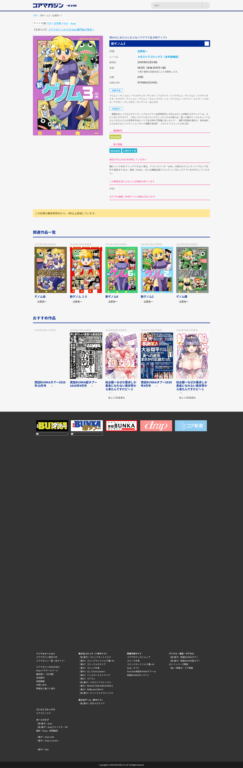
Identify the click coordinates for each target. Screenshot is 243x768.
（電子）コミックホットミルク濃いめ (96, 660)
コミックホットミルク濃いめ (140, 664)
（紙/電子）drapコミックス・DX (52, 726)
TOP (35, 15)
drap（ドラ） (133, 667)
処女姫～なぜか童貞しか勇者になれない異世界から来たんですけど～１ (191, 385)
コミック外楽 (133, 660)
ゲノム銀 (181, 296)
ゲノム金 (40, 296)
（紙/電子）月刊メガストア (91, 703)
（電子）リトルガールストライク (94, 675)
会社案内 (40, 677)
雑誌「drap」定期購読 (47, 730)
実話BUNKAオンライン (138, 675)
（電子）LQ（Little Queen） (92, 671)
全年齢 (57, 23)
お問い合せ (41, 684)
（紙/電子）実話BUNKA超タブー (184, 660)
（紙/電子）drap (44, 723)
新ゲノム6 (111, 296)
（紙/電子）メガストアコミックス (94, 682)
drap (73, 23)
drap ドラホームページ (47, 670)
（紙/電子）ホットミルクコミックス (95, 692)
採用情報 (40, 681)
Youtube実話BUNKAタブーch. (141, 671)
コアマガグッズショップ (138, 657)
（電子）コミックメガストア (92, 664)
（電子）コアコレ (86, 678)
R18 (65, 23)
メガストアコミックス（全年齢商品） (158, 56)
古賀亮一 (142, 51)
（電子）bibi (42, 749)
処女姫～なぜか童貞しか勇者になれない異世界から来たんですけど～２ (120, 385)
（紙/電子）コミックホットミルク (94, 657)
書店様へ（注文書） (45, 674)
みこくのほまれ (116, 397)
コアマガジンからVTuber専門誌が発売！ (71, 29)
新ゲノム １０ (78, 296)
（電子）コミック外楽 (89, 667)
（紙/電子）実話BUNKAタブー (183, 657)
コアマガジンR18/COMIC (48, 666)
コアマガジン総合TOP (46, 657)
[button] (207, 43)
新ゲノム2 (147, 296)
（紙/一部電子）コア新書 (181, 667)
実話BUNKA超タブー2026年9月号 (83, 384)
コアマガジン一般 (44, 660)
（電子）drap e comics (47, 740)
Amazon (115, 137)
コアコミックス (43, 713)
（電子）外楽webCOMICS (90, 689)
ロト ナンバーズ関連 (178, 664)
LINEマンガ (129, 150)
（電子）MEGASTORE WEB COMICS (95, 685)
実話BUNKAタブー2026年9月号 (156, 384)
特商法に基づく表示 (45, 688)
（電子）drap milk (45, 736)
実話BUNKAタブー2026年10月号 (50, 384)
